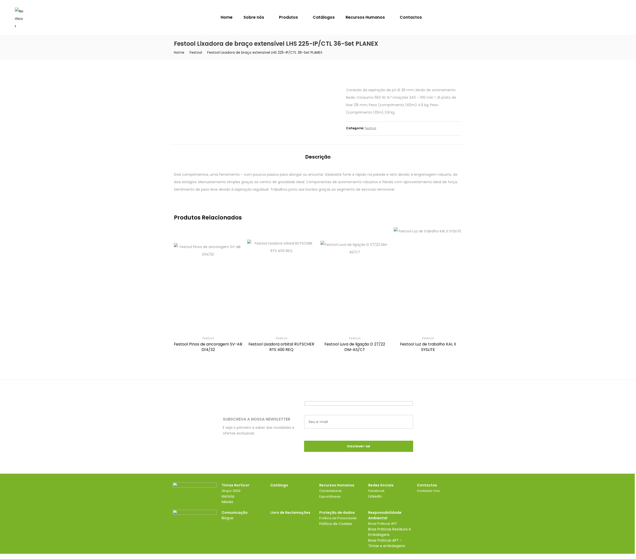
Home (227, 17)
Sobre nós (254, 17)
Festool (196, 52)
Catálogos (324, 17)
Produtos (289, 17)
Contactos (411, 17)
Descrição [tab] (318, 156)
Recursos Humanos (366, 17)
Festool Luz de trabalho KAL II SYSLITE (428, 346)
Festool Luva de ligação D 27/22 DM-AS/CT (354, 346)
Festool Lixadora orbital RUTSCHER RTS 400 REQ (281, 346)
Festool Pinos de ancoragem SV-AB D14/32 (208, 346)
